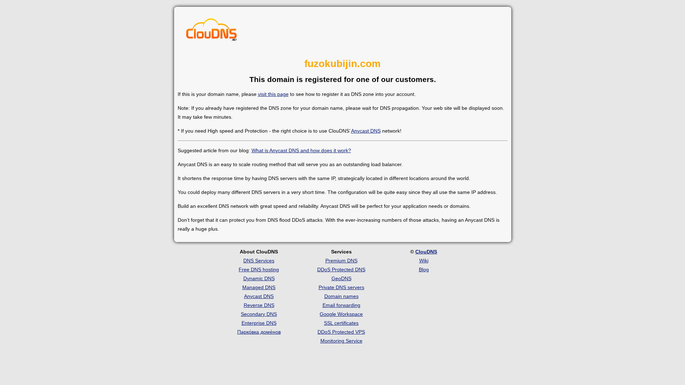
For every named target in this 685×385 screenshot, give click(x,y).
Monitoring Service (341, 341)
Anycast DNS (366, 131)
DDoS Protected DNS (341, 269)
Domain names (341, 296)
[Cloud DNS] (211, 31)
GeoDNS (341, 278)
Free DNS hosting (259, 269)
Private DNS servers (341, 287)
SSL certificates (341, 323)
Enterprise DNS (259, 323)
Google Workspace (341, 314)
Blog (424, 269)
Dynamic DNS (259, 278)
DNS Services (258, 260)
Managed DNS (258, 287)
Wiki (423, 260)
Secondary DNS (259, 314)
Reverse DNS (259, 305)
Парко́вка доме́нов (259, 332)
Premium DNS (341, 260)
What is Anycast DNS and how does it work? (301, 150)
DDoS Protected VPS (341, 332)
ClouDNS (426, 252)
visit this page (273, 94)
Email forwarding (341, 305)
